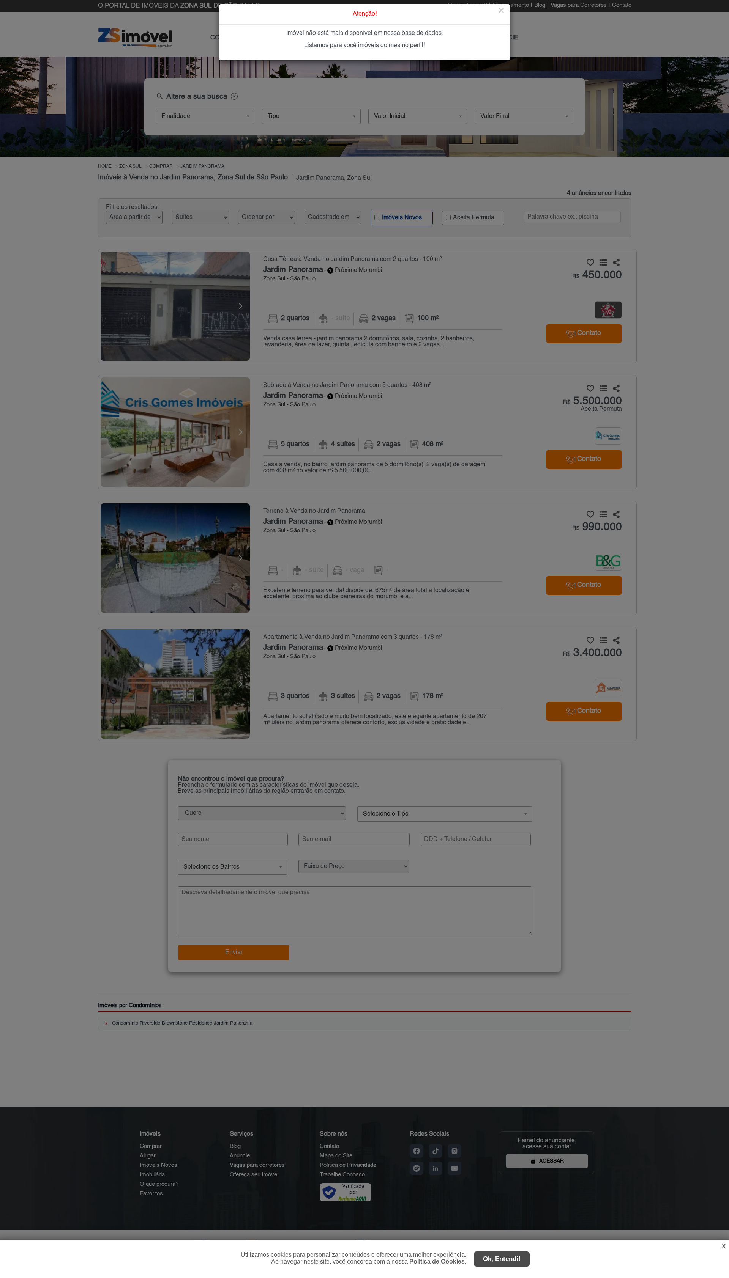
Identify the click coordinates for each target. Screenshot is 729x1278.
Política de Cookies (437, 1261)
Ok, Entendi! (502, 1258)
